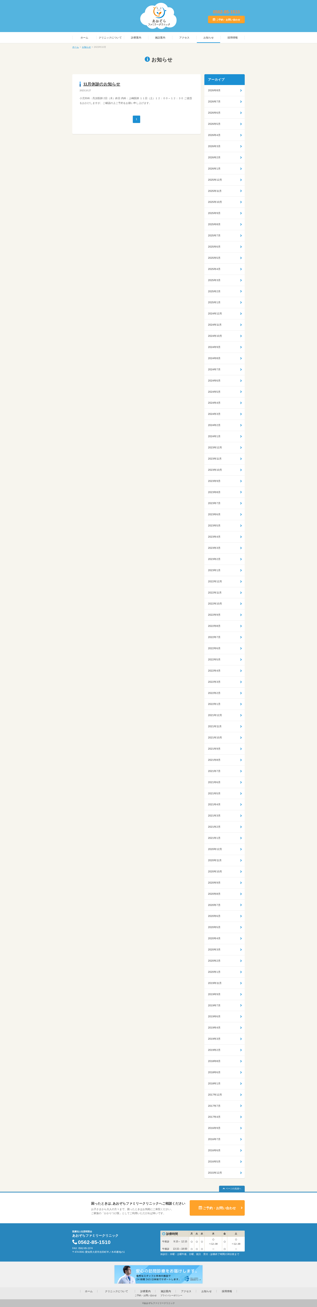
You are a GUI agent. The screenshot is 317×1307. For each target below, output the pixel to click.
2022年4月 (214, 670)
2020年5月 (214, 927)
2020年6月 (214, 916)
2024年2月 (214, 425)
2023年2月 (214, 559)
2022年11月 (215, 592)
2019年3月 (214, 1038)
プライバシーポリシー (171, 1295)
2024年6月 (214, 380)
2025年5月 (214, 257)
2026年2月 (214, 157)
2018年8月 (214, 1061)
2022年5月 (214, 659)
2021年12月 (215, 715)
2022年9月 (214, 614)
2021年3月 (214, 815)
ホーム (84, 37)
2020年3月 (214, 949)
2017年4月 (214, 1116)
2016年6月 (214, 1150)
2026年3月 (214, 146)
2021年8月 (214, 759)
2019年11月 (215, 983)
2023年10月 (215, 469)
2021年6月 (214, 782)
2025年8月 (214, 224)
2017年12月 (215, 1094)
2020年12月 (215, 849)
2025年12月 (215, 179)
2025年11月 (215, 190)
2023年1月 (214, 570)
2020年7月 (214, 905)
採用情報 (232, 37)
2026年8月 (214, 90)
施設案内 (160, 37)
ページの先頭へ (233, 1188)
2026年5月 (214, 123)
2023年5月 (214, 525)
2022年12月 (215, 581)
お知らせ (208, 37)
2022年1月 (214, 704)
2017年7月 (214, 1105)
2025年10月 (215, 201)
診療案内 (136, 37)
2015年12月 (215, 1172)
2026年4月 (214, 135)
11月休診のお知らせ (101, 84)
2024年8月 (214, 358)
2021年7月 (214, 771)
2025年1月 (214, 302)
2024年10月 (215, 335)
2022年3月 (214, 681)
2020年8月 (214, 893)
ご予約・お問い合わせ (228, 19)
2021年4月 (214, 804)
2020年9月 (214, 882)
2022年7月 (214, 637)
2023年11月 (215, 458)
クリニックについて (110, 37)
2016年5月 (214, 1161)
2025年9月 (214, 213)
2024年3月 (214, 413)
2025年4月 (214, 269)
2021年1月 (214, 837)
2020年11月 (215, 860)
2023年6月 (214, 514)
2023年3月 (214, 547)
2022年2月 (214, 693)
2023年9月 (214, 481)
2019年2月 (214, 1049)
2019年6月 (214, 1016)
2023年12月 (215, 447)
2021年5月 (214, 793)
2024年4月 (214, 402)
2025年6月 (214, 246)
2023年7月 (214, 503)
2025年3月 (214, 280)
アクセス (184, 37)
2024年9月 (214, 347)
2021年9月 (214, 748)
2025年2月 (214, 291)
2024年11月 (215, 324)
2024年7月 (214, 369)
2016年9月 (214, 1128)
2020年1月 (214, 971)
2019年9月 (214, 994)
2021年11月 (215, 726)
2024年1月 (214, 436)
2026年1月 (214, 168)
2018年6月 (214, 1072)
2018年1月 (214, 1083)
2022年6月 (214, 648)
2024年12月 (215, 313)
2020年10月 (215, 871)
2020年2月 (214, 960)
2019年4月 (214, 1027)
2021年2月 (214, 826)
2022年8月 (214, 625)
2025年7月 (214, 235)
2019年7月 (214, 1005)
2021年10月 (215, 737)
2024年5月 (214, 391)
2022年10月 (215, 603)
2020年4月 (214, 938)
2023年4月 (214, 536)
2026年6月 (214, 112)
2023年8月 (214, 492)
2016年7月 (214, 1139)
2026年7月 (214, 101)
